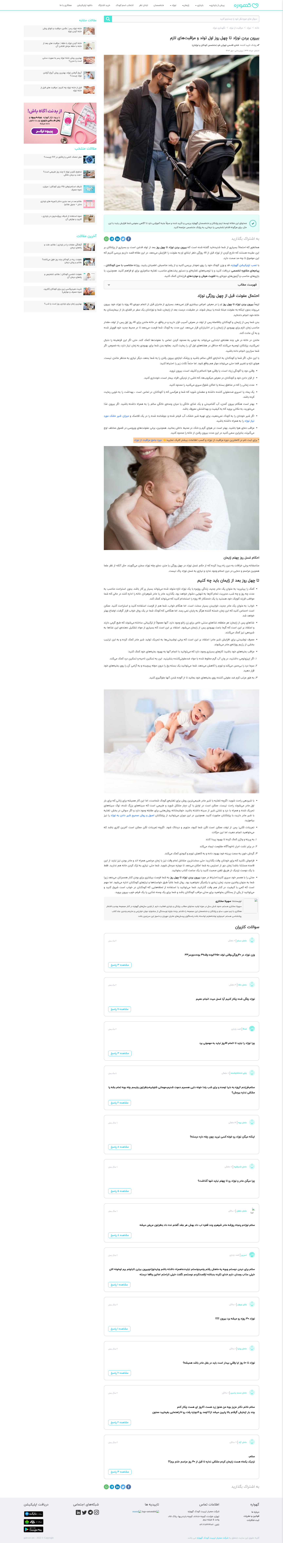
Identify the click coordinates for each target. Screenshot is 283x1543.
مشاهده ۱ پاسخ (119, 1285)
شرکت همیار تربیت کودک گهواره (212, 1538)
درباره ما (255, 1512)
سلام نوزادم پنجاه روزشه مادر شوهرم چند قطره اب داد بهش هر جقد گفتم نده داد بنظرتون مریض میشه (197, 1225)
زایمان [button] (186, 5)
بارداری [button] (200, 5)
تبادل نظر (143, 5)
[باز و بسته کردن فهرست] (108, 284)
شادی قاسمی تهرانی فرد (215, 45)
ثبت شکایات (253, 1520)
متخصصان (159, 5)
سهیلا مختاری (223, 901)
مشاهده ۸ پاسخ (120, 1147)
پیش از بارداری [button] (218, 5)
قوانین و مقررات (251, 1516)
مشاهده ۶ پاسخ (119, 1373)
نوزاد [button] (173, 5)
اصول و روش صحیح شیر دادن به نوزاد (132, 815)
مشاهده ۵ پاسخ (120, 1191)
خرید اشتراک (104, 5)
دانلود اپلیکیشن (84, 5)
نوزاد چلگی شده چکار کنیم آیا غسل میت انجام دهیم (225, 999)
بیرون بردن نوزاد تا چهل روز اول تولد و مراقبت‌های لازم (214, 38)
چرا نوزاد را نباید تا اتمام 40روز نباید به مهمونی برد (227, 1043)
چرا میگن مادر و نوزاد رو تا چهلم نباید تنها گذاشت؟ (226, 1181)
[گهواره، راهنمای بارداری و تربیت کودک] (246, 11)
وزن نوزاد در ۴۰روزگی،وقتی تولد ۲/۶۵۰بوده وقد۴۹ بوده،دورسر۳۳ (220, 955)
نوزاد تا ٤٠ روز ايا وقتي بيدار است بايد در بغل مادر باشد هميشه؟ (219, 1363)
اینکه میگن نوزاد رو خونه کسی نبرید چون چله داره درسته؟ (222, 1137)
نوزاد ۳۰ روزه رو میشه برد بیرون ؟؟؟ (235, 1319)
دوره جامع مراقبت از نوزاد (148, 440)
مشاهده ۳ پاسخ (120, 965)
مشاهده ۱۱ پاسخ (119, 1009)
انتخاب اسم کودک (124, 5)
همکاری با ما (66, 5)
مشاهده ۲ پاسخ (119, 1103)
